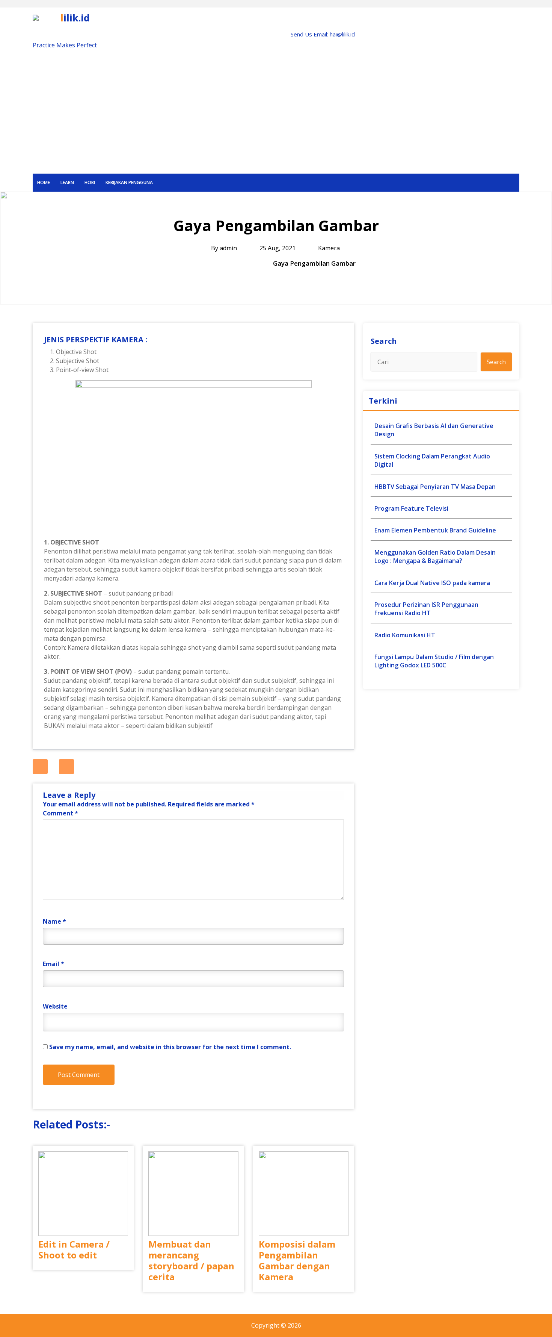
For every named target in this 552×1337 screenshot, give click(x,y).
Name (54, 921)
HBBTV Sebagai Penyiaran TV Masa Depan (435, 486)
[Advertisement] (276, 117)
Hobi (89, 182)
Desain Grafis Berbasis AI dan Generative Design (433, 430)
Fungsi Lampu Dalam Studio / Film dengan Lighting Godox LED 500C (434, 661)
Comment (60, 813)
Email (53, 964)
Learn (67, 182)
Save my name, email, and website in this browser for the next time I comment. (170, 1047)
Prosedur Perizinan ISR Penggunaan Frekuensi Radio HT (426, 608)
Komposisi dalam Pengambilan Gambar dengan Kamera (297, 1260)
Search (384, 341)
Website (55, 1006)
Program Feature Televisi (411, 508)
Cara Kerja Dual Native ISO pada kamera (432, 583)
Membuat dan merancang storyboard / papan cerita (191, 1260)
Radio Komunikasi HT (404, 635)
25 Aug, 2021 (277, 248)
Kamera (329, 248)
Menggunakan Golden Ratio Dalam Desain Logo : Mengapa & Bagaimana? (435, 556)
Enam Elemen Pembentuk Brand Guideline (435, 530)
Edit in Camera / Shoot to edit (74, 1250)
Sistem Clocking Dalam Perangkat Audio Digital (432, 460)
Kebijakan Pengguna (129, 182)
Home (43, 182)
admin (228, 248)
